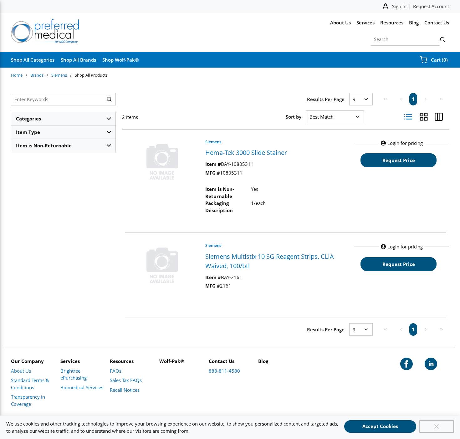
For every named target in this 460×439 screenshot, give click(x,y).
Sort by (293, 117)
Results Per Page (326, 99)
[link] (385, 99)
